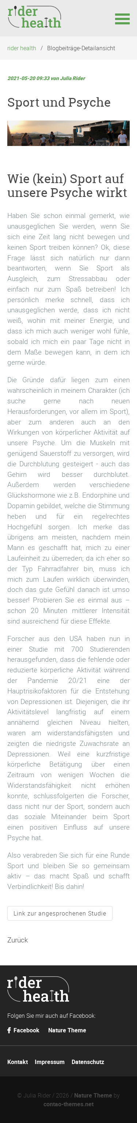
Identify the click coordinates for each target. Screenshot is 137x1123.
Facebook (25, 1030)
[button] (122, 18)
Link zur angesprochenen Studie (60, 913)
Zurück (17, 940)
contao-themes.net (68, 1104)
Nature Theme (67, 1030)
